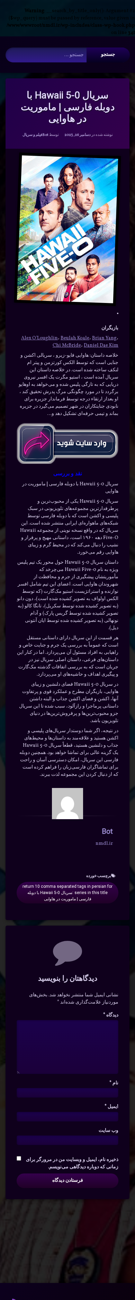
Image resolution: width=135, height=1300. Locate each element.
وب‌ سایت (108, 1130)
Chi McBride (67, 345)
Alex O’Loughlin (39, 338)
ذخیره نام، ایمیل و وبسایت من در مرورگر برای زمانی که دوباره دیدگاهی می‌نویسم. (72, 1163)
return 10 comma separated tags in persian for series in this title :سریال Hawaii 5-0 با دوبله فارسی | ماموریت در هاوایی (67, 892)
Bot (45, 135)
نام (113, 1083)
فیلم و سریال (32, 135)
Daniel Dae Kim (101, 345)
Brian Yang (104, 338)
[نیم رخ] (67, 803)
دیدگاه (110, 1015)
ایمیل (111, 1106)
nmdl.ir (104, 843)
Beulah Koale (75, 338)
